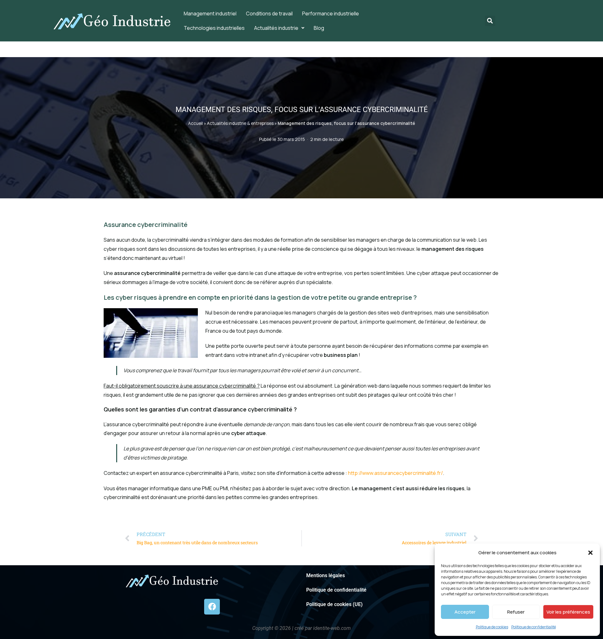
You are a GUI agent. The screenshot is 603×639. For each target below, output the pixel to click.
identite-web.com (332, 628)
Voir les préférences (568, 612)
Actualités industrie (276, 27)
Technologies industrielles (214, 27)
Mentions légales (325, 575)
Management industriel (210, 13)
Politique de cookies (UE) (334, 604)
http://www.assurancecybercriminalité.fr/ (395, 473)
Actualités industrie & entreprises (240, 123)
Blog (319, 27)
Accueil (195, 123)
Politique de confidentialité (533, 627)
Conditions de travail (269, 13)
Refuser (515, 612)
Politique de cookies (492, 627)
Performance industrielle (330, 13)
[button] (590, 553)
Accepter (464, 612)
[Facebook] (212, 607)
